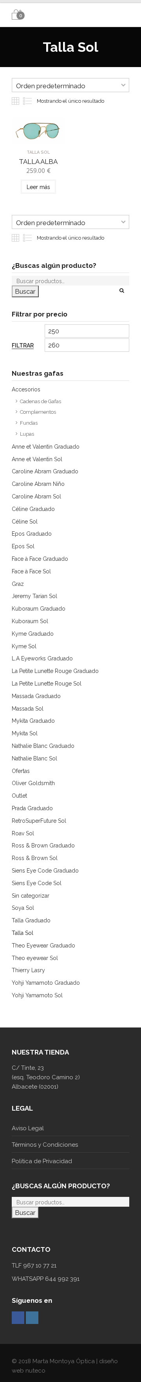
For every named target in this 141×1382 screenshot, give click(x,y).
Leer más (38, 187)
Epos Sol (23, 546)
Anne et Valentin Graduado (46, 447)
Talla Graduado (31, 920)
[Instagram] (32, 1317)
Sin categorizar (30, 896)
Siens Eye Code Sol (36, 883)
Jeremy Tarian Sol (34, 596)
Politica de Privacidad (42, 1161)
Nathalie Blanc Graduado (43, 746)
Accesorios (26, 389)
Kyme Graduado (33, 634)
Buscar (25, 291)
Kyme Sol (24, 646)
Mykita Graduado (33, 721)
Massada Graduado (36, 696)
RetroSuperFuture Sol (39, 821)
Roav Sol (23, 833)
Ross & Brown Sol (35, 858)
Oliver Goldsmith (33, 783)
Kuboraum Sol (30, 621)
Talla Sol (22, 933)
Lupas (27, 434)
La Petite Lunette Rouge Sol (46, 683)
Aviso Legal (28, 1128)
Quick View (38, 139)
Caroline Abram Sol (36, 496)
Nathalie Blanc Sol (34, 758)
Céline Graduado (33, 509)
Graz (18, 584)
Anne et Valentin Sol (37, 459)
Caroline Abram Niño (38, 484)
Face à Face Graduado (40, 559)
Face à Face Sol (31, 571)
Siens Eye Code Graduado (45, 870)
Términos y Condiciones (45, 1144)
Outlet (19, 796)
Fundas (29, 423)
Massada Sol (27, 709)
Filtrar (23, 345)
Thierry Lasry (28, 970)
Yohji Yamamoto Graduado (46, 983)
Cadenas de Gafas (40, 401)
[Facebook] (18, 1317)
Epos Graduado (32, 534)
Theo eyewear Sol (35, 958)
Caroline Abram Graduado (45, 471)
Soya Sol (23, 908)
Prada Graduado (32, 808)
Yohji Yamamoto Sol (37, 995)
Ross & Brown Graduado (43, 845)
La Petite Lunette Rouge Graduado (55, 671)
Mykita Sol (25, 733)
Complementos (38, 412)
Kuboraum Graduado (38, 609)
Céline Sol (25, 521)
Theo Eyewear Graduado (43, 945)
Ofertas (21, 771)
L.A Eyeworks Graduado (42, 658)
